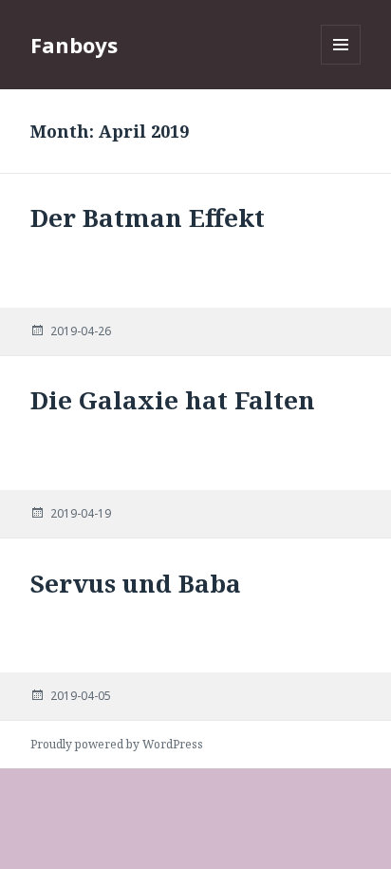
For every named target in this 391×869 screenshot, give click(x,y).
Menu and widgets (341, 64)
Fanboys (74, 44)
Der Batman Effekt (147, 217)
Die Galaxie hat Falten (172, 400)
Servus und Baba (135, 583)
